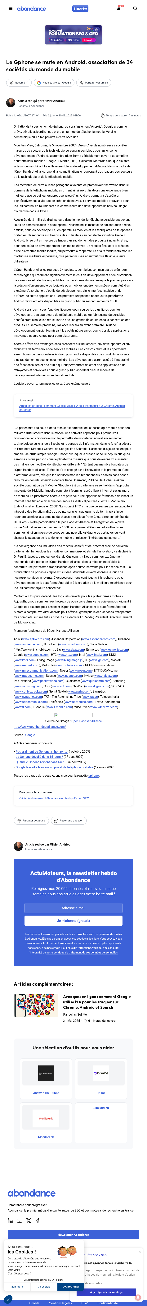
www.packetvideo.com (48, 681)
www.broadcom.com (73, 644)
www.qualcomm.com (96, 681)
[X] (28, 1220)
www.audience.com (28, 644)
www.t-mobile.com (59, 707)
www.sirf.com (61, 686)
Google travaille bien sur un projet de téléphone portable (54, 767)
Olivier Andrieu (54, 101)
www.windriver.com (103, 707)
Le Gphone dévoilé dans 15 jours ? (39, 757)
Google (30, 735)
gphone (93, 775)
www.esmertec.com (114, 649)
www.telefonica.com (79, 702)
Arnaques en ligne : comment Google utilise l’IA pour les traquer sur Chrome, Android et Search (72, 407)
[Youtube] (19, 1220)
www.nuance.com (70, 676)
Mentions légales (60, 1303)
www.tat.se (90, 697)
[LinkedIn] (10, 1220)
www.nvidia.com (105, 676)
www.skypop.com (97, 686)
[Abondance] (31, 8)
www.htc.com (67, 655)
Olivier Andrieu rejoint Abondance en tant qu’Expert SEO (54, 798)
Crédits (34, 1303)
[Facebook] (38, 1220)
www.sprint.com (79, 691)
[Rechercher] (135, 8)
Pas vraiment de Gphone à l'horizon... (42, 751)
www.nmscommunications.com (36, 670)
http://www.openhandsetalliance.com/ (40, 727)
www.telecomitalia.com (31, 702)
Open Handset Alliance (86, 721)
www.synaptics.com (28, 697)
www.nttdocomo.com (29, 676)
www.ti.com (23, 707)
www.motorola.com (69, 665)
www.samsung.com (28, 686)
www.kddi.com (25, 660)
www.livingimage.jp (69, 660)
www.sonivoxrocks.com (31, 691)
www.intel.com (97, 655)
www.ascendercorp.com (98, 639)
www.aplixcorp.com (35, 639)
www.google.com (37, 655)
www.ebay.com (73, 649)
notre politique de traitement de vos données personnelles (82, 952)
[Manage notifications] (138, 1297)
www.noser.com (81, 670)
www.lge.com (99, 660)
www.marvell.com (27, 665)
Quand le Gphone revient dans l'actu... (42, 762)
